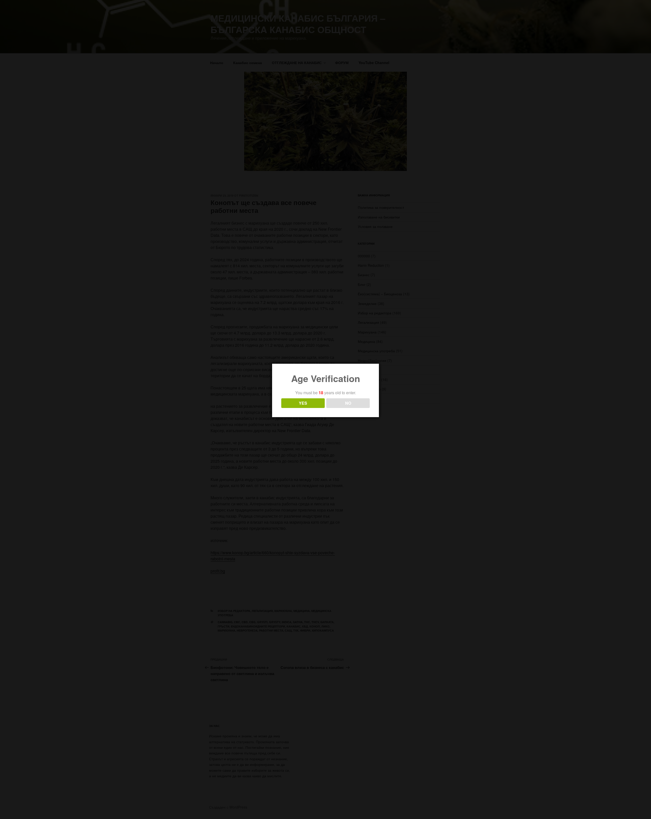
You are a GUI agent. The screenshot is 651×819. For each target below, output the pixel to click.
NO (348, 403)
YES (303, 403)
